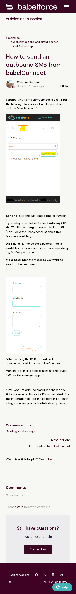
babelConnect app (22, 46)
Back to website (19, 575)
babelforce (13, 38)
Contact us (38, 549)
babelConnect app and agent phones (34, 42)
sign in (19, 507)
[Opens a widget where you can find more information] (62, 587)
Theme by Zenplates (54, 582)
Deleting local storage (20, 431)
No (50, 459)
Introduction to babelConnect (49, 446)
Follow (64, 85)
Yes (41, 459)
